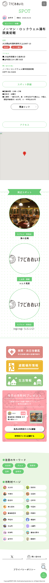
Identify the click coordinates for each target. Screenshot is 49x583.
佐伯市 (10, 500)
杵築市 (33, 513)
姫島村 (33, 519)
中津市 (10, 494)
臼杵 (7, 471)
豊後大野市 (35, 532)
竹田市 (33, 506)
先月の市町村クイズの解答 (24, 429)
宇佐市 (10, 519)
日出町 (10, 526)
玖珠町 (10, 532)
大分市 (8, 465)
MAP (6, 47)
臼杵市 (33, 500)
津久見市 (11, 506)
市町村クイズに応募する (24, 435)
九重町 (33, 526)
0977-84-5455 (9, 71)
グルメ (20, 465)
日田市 (33, 494)
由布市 (18, 471)
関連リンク (24, 106)
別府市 (32, 465)
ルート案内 (17, 47)
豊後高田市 (12, 513)
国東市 (33, 539)
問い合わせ (36, 556)
